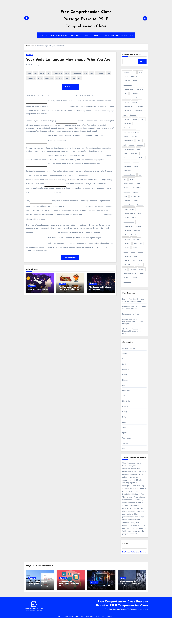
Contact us (99, 617)
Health (124, 375)
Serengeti (136, 239)
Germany (140, 145)
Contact (97, 35)
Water (142, 273)
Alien (140, 72)
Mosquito (127, 192)
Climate (126, 102)
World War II (127, 282)
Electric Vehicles (129, 127)
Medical (125, 406)
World (124, 449)
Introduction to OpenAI (131, 314)
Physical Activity (129, 213)
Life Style (126, 401)
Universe (139, 265)
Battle (135, 80)
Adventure (127, 72)
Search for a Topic (132, 55)
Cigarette (127, 98)
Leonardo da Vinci (129, 175)
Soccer (135, 247)
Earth (142, 119)
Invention (127, 162)
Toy (134, 260)
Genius (131, 145)
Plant (124, 422)
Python (138, 226)
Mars (138, 183)
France (139, 140)
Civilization (137, 98)
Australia (127, 80)
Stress (140, 252)
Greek (125, 153)
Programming (128, 226)
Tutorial (125, 443)
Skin (135, 243)
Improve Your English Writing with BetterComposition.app (38, 584)
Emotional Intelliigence (131, 132)
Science (33, 46)
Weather (126, 277)
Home (41, 35)
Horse (134, 157)
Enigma (126, 136)
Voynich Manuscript (130, 273)
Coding (134, 102)
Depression (138, 110)
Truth (140, 260)
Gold (138, 149)
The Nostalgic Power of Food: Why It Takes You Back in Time (69, 289)
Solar (133, 252)
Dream (135, 119)
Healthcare (134, 153)
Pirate (140, 213)
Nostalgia (127, 200)
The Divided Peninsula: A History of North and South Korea (132, 331)
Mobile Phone (137, 187)
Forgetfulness (128, 140)
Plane (134, 217)
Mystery (135, 192)
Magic (131, 179)
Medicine (126, 187)
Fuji (125, 145)
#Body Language (34, 65)
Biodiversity (128, 85)
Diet (125, 115)
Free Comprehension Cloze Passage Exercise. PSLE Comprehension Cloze (86, 19)
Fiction (134, 136)
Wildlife (135, 277)
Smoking (126, 247)
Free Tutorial (76, 35)
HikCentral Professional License (134, 552)
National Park (135, 196)
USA (125, 269)
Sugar (136, 256)
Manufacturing (128, 183)
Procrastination (129, 222)
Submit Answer (70, 257)
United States (128, 265)
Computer (126, 359)
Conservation (128, 106)
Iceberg (141, 157)
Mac (125, 179)
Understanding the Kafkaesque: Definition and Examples (132, 321)
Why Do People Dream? (38, 289)
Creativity (139, 106)
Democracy (127, 110)
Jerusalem (127, 170)
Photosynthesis (129, 209)
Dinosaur (133, 115)
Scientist (127, 239)
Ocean (135, 200)
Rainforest (127, 230)
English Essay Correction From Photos (118, 35)
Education (126, 369)
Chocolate (134, 93)
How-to (125, 385)
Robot (126, 235)
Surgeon (126, 260)
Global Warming (129, 149)
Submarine (127, 256)
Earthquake (127, 123)
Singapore (127, 243)
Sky (141, 243)
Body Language (128, 89)
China (125, 93)
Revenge (137, 230)
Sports (124, 433)
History (126, 157)
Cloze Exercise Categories (56, 35)
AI (134, 72)
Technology (126, 438)
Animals (125, 354)
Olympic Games (129, 205)
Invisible (136, 162)
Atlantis (134, 76)
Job (123, 396)
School (133, 235)
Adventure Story (128, 348)
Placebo (126, 217)
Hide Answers (70, 87)
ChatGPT (140, 89)
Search (142, 61)
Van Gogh (133, 269)
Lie (140, 175)
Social (126, 252)
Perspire (140, 205)
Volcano (141, 269)
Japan (136, 166)
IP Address (127, 166)
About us (88, 35)
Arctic (126, 76)
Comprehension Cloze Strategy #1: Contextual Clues (69, 584)
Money (124, 412)
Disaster (126, 119)
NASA (125, 196)
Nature (125, 417)
